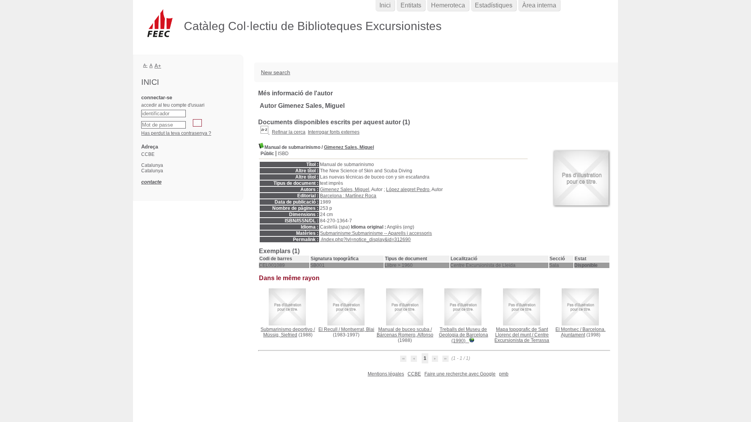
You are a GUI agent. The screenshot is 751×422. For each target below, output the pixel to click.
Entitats (411, 5)
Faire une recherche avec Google (460, 374)
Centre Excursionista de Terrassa (521, 337)
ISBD (283, 153)
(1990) (463, 335)
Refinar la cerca (288, 132)
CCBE (414, 374)
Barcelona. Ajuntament (583, 332)
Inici (385, 5)
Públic (267, 153)
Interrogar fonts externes (333, 132)
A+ (158, 66)
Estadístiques (493, 5)
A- (145, 65)
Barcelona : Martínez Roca (348, 195)
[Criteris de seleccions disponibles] (265, 132)
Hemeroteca (448, 5)
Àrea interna (539, 5)
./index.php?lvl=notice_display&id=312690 (365, 239)
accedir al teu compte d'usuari (173, 105)
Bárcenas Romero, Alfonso (405, 335)
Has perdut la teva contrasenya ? (176, 133)
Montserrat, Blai (357, 329)
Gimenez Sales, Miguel (349, 147)
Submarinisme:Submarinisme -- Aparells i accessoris (376, 233)
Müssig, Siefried (280, 335)
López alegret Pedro (407, 189)
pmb (503, 374)
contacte (151, 182)
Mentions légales (386, 374)
